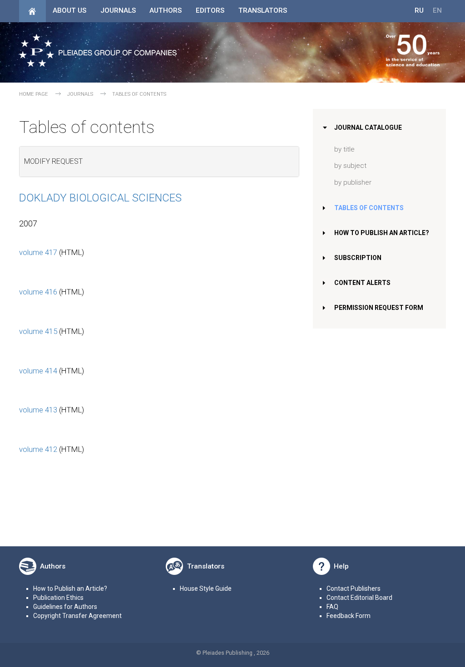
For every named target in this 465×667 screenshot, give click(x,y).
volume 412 (38, 449)
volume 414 (38, 370)
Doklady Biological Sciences (100, 197)
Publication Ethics (58, 597)
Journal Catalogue (368, 127)
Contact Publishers (353, 588)
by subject (350, 166)
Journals (118, 10)
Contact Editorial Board (359, 597)
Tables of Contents (369, 207)
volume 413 (38, 409)
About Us (69, 10)
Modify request (53, 161)
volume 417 (38, 252)
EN (437, 10)
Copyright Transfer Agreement (77, 615)
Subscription (357, 257)
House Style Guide (206, 588)
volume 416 (38, 291)
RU (419, 10)
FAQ (332, 606)
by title (344, 149)
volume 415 (38, 331)
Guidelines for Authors (65, 606)
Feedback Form (348, 615)
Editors (210, 10)
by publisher (352, 182)
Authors (165, 10)
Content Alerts (362, 282)
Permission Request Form (378, 307)
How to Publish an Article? (381, 232)
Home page (33, 94)
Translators (262, 10)
